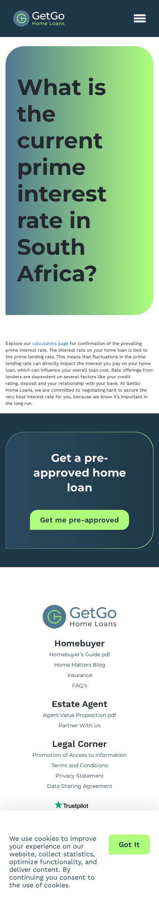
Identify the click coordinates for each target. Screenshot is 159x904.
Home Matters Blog (79, 664)
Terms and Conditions (79, 765)
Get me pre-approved (79, 519)
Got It (129, 844)
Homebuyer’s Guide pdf (79, 654)
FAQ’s (79, 685)
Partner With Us (79, 725)
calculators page (50, 343)
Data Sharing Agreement (79, 786)
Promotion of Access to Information (79, 755)
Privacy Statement (79, 775)
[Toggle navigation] (140, 18)
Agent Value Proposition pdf (79, 715)
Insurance (79, 675)
